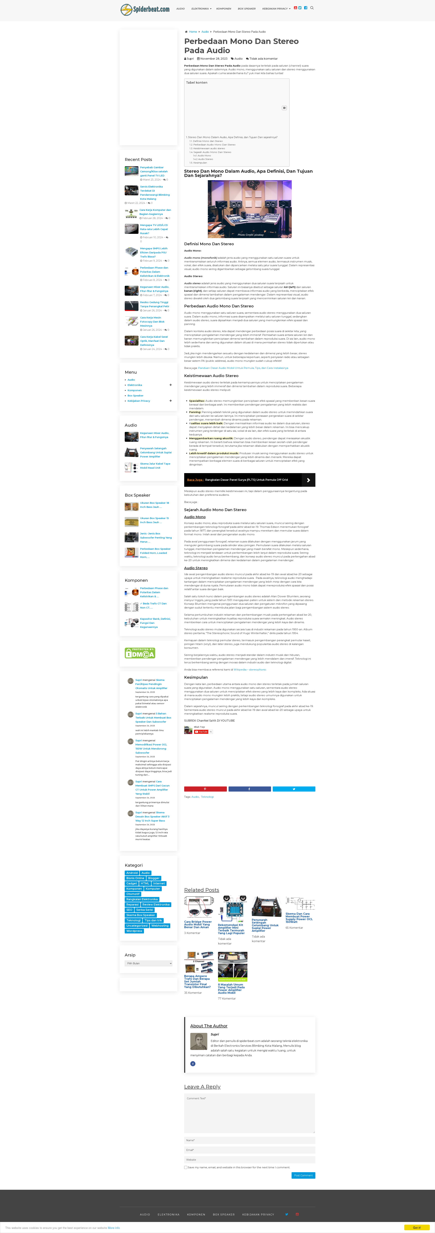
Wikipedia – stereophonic (250, 669)
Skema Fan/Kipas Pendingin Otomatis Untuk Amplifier (151, 684)
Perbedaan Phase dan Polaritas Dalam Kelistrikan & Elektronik (155, 271)
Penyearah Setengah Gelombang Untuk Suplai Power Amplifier (265, 925)
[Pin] (205, 789)
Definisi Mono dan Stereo (208, 141)
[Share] (250, 789)
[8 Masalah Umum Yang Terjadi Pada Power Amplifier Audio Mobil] (233, 967)
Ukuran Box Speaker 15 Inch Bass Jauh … (154, 520)
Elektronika (200, 8)
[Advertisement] (232, 110)
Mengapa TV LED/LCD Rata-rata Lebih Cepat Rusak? (154, 229)
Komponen (223, 8)
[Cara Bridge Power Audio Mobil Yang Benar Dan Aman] (199, 907)
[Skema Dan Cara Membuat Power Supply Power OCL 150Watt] (300, 903)
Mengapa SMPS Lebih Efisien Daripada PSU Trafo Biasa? (154, 252)
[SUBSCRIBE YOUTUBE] (297, 1214)
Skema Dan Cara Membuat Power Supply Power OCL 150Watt (299, 918)
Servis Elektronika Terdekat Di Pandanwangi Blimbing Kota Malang (155, 192)
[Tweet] (294, 789)
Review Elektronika (156, 904)
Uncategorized (136, 925)
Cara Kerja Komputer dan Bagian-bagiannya (155, 212)
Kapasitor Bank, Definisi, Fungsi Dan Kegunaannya (155, 623)
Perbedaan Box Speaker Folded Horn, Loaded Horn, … (155, 553)
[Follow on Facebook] (192, 1063)
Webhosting (160, 925)
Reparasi (132, 904)
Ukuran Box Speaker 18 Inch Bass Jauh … (154, 505)
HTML (145, 883)
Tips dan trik (153, 920)
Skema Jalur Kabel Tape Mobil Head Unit (155, 465)
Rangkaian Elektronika (142, 899)
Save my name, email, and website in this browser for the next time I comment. (239, 1167)
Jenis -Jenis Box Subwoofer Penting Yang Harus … (156, 537)
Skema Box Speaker (140, 915)
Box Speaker (247, 8)
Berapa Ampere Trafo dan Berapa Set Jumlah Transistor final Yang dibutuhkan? (197, 981)
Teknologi (207, 796)
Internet (159, 883)
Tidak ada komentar (263, 58)
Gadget (131, 883)
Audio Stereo (205, 159)
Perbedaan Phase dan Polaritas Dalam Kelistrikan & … (154, 592)
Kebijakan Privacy (275, 8)
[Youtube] (295, 7)
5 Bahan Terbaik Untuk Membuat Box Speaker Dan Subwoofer (153, 717)
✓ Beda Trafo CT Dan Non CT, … (153, 605)
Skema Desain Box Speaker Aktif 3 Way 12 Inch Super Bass (152, 816)
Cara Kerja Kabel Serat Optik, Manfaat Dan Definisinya (154, 341)
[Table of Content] (284, 108)
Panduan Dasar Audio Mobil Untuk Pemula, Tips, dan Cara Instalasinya (243, 368)
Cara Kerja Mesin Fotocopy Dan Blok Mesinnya (152, 321)
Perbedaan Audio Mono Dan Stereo (214, 144)
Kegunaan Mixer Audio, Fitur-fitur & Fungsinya (154, 289)
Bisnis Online (135, 878)
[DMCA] (140, 657)
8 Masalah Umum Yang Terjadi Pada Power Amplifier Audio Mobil (231, 988)
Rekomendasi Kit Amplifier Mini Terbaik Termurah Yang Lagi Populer (231, 929)
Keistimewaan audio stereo (209, 148)
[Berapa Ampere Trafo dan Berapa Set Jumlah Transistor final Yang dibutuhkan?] (199, 962)
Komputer (153, 888)
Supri (190, 58)
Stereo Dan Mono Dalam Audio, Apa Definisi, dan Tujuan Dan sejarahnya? (233, 137)
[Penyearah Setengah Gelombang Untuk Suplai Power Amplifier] (267, 906)
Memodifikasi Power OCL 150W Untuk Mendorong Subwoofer (151, 748)
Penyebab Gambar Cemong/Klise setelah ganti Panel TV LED (154, 171)
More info (114, 1228)
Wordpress (134, 931)
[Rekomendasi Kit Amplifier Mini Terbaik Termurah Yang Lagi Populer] (233, 909)
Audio (180, 8)
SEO (129, 909)
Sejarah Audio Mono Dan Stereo (212, 152)
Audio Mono (204, 155)
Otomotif (133, 894)
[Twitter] (300, 7)
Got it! (417, 1227)
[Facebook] (306, 7)
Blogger (154, 878)
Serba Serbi (144, 909)
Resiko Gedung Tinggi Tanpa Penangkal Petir (154, 304)
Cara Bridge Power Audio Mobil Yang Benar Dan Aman (198, 924)
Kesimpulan (200, 162)
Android (132, 873)
